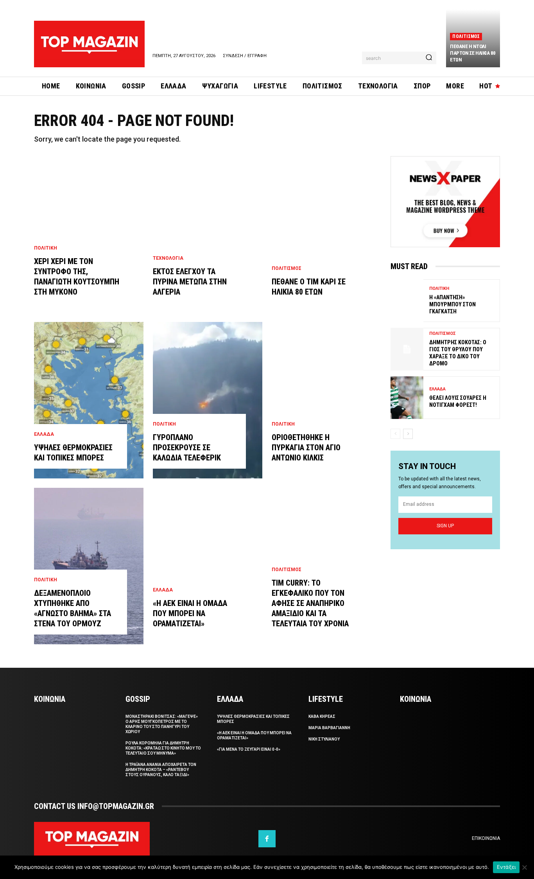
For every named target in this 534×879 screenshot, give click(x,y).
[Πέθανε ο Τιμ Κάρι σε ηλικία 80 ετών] (326, 234)
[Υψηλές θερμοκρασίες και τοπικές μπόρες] (88, 400)
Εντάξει (506, 867)
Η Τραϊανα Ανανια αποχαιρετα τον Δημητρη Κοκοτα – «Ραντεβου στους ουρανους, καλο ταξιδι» (160, 769)
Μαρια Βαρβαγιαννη (329, 728)
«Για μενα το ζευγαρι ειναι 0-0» (248, 749)
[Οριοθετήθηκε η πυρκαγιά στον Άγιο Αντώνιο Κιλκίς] (326, 400)
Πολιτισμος (466, 36)
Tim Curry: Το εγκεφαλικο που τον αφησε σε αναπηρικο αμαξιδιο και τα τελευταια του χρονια (310, 603)
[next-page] (408, 434)
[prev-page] (395, 434)
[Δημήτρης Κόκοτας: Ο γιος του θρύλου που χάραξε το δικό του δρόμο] (407, 349)
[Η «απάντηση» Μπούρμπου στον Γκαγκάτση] (407, 300)
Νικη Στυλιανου (324, 739)
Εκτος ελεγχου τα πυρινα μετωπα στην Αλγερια (190, 282)
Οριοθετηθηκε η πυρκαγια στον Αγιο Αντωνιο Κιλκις (306, 447)
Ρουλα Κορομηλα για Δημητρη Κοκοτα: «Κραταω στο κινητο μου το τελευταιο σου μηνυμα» (163, 748)
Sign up (445, 525)
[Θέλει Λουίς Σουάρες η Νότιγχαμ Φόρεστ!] (407, 397)
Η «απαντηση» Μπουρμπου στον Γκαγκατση (452, 304)
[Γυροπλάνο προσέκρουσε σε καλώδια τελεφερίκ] (207, 400)
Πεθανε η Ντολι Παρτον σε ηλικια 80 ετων (473, 53)
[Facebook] (267, 838)
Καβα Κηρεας (321, 716)
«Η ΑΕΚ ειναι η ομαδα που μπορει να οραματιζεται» (190, 613)
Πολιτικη (45, 248)
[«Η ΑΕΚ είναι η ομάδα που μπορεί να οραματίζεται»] (207, 566)
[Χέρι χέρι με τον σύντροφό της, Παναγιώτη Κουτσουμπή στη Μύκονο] (88, 234)
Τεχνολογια (168, 258)
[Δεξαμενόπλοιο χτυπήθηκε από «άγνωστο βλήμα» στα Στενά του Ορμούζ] (88, 566)
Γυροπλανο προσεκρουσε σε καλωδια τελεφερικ (187, 447)
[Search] (428, 58)
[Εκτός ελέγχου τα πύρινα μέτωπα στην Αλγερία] (207, 234)
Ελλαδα (44, 434)
